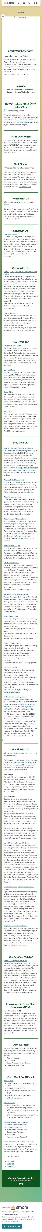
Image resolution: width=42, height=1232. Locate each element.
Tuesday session (17, 538)
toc (2, 16)
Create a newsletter (12, 1226)
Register (12, 346)
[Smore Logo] (9, 3)
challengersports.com (11, 692)
